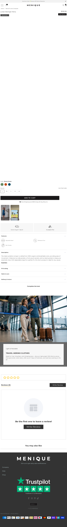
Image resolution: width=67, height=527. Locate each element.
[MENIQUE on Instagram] (32, 498)
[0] (5, 5)
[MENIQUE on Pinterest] (35, 498)
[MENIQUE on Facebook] (29, 498)
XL (19, 191)
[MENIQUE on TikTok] (38, 498)
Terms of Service (5, 513)
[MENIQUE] (33, 5)
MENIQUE (35, 508)
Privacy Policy (14, 513)
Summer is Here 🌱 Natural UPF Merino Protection (33, 1)
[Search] (63, 5)
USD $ (32, 504)
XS (6, 191)
